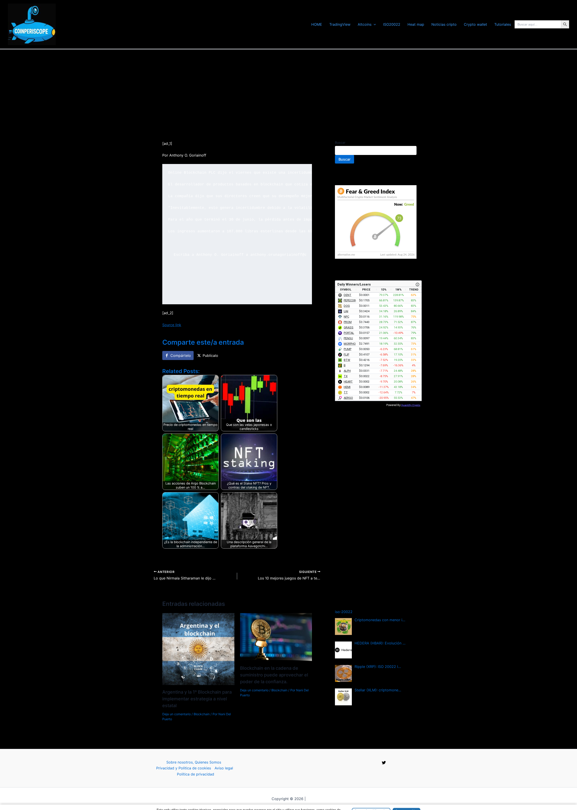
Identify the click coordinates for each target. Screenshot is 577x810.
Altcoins (364, 24)
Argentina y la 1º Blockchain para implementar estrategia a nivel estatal (197, 698)
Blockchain (202, 714)
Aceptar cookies (406, 801)
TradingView (339, 24)
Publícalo (210, 355)
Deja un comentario (176, 714)
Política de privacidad (195, 774)
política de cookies (312, 804)
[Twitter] (384, 763)
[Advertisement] (288, 83)
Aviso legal (224, 768)
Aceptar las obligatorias (371, 801)
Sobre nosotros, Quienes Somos (193, 762)
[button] (373, 24)
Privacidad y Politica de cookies (183, 768)
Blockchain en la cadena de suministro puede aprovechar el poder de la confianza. (274, 674)
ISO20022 (391, 24)
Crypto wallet (475, 24)
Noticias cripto (444, 24)
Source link (171, 325)
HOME (316, 24)
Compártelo (180, 355)
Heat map (416, 24)
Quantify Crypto (410, 405)
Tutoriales (502, 24)
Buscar (340, 142)
